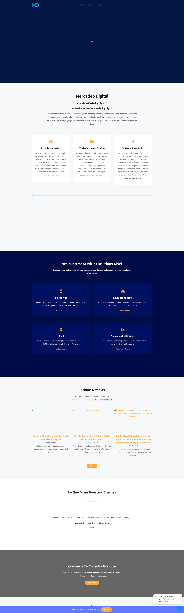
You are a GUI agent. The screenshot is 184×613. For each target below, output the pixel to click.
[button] (91, 533)
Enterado (107, 609)
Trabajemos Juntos (61, 310)
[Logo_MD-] (35, 2)
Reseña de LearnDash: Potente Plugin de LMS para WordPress (92, 438)
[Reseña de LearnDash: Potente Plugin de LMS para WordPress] (92, 421)
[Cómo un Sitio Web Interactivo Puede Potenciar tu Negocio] (51, 421)
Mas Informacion (61, 349)
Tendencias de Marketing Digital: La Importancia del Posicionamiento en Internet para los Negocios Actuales (133, 439)
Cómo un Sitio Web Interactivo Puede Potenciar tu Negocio (51, 438)
